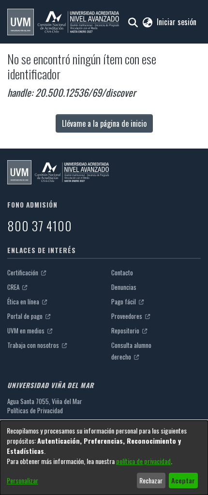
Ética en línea (24, 301)
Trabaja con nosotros (33, 345)
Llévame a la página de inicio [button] (104, 123)
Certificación (23, 272)
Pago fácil (124, 301)
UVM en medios (26, 330)
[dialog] (104, 457)
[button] (63, 22)
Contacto (122, 272)
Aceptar (183, 480)
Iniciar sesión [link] (177, 22)
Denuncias (123, 287)
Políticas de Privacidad (35, 410)
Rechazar (151, 480)
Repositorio (126, 330)
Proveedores (127, 316)
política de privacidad (143, 461)
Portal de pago (25, 316)
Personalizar (22, 480)
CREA (14, 287)
